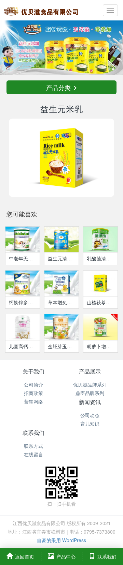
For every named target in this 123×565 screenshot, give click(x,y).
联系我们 (33, 433)
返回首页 (24, 556)
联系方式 (33, 445)
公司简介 (33, 384)
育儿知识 (89, 423)
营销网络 (33, 401)
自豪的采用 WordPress (61, 540)
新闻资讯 (90, 402)
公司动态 (89, 415)
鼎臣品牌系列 (90, 393)
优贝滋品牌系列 (90, 384)
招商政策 (33, 393)
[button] (9, 47)
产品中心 (66, 556)
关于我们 (33, 371)
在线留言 (33, 454)
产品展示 (90, 371)
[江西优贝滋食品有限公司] (41, 10)
